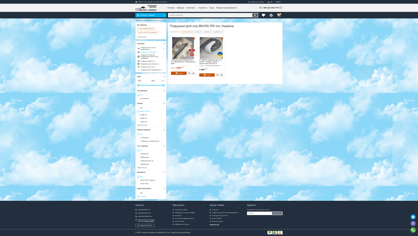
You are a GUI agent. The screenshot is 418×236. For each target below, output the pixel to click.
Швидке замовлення (189, 73)
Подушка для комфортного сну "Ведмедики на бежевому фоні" (183, 62)
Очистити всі (142, 37)
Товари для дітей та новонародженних (225, 212)
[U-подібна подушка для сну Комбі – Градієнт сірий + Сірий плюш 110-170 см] (211, 48)
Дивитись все (142, 125)
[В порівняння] (193, 73)
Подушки (215, 209)
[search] (255, 15)
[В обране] (193, 38)
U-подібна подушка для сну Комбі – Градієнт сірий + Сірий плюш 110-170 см (210, 62)
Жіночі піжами (217, 218)
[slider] (138, 85)
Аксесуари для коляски (220, 215)
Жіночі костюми (217, 221)
